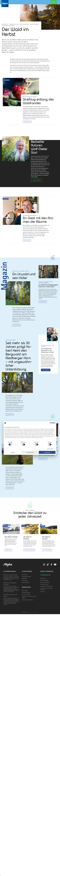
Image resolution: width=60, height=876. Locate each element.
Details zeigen (50, 448)
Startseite (5, 24)
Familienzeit (24, 578)
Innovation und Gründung (27, 599)
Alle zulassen (47, 452)
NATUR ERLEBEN (24, 24)
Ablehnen (13, 452)
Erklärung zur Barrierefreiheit (46, 586)
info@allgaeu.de (45, 575)
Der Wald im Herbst (9, 25)
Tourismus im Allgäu (26, 594)
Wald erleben (34, 24)
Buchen (53, 2)
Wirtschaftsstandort (26, 592)
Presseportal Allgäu (44, 580)
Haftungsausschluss (44, 584)
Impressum (42, 591)
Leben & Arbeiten (25, 582)
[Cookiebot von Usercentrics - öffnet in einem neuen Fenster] (50, 423)
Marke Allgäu (24, 590)
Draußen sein (14, 24)
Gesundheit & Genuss (26, 576)
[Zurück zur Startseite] (30, 3)
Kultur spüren (25, 580)
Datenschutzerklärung (44, 582)
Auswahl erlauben (30, 452)
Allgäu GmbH (43, 578)
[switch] (23, 444)
